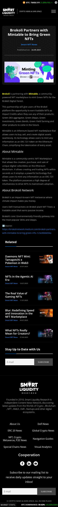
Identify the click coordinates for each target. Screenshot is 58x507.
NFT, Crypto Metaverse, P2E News (15, 439)
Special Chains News (15, 446)
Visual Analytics (43, 446)
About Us (15, 424)
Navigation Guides (43, 438)
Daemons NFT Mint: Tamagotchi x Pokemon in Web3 (17, 260)
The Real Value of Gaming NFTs (16, 295)
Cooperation (29, 454)
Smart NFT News (29, 44)
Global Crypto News (43, 430)
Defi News (43, 424)
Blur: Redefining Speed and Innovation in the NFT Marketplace (19, 313)
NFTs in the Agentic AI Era (19, 278)
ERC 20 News (15, 430)
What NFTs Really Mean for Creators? (17, 331)
